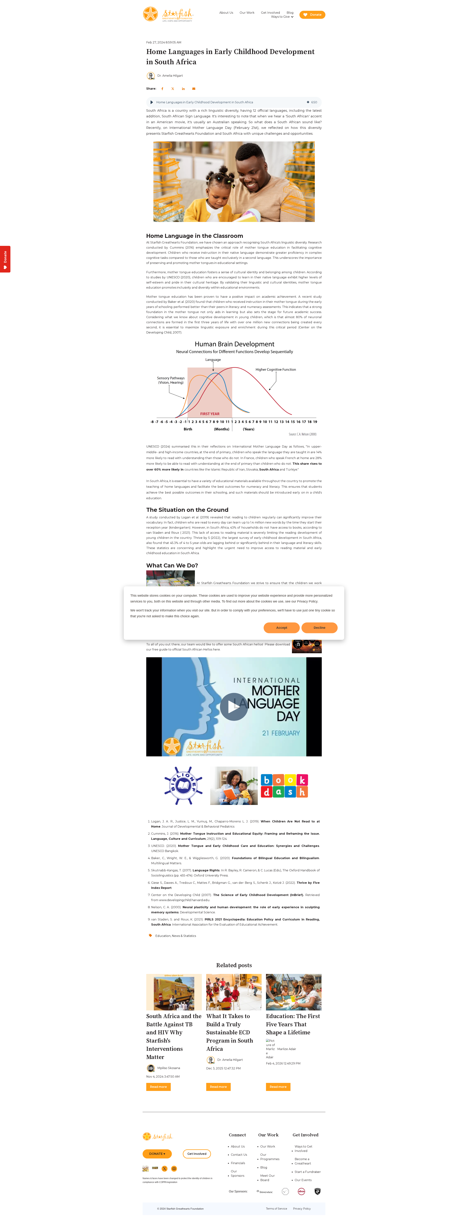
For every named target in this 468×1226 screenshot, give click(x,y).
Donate (316, 14)
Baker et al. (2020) (181, 302)
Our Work (247, 12)
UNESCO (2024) (158, 446)
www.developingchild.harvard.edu (184, 900)
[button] (151, 102)
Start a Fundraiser (308, 1172)
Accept (281, 628)
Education (163, 936)
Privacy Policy (302, 1208)
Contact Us (239, 1154)
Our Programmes (269, 1157)
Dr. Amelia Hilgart (170, 75)
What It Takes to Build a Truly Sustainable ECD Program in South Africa (229, 1033)
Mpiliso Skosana (168, 1068)
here (216, 649)
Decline (319, 628)
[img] (308, 102)
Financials (238, 1163)
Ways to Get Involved (303, 1149)
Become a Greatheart (303, 1161)
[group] (234, 102)
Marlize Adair (286, 1049)
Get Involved (270, 12)
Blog (290, 12)
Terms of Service (276, 1208)
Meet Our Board (267, 1178)
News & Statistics (184, 936)
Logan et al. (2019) (195, 517)
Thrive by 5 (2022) (206, 538)
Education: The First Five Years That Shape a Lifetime (293, 1025)
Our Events (303, 1180)
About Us (226, 12)
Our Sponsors (237, 1173)
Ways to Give (280, 16)
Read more (158, 1087)
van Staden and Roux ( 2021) (168, 532)
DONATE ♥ (157, 1154)
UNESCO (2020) (178, 277)
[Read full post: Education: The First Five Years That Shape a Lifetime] (294, 992)
